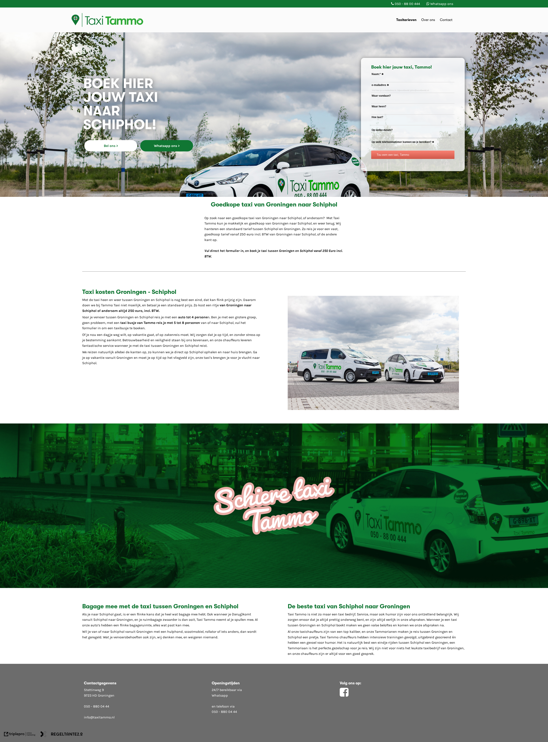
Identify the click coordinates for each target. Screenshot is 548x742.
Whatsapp (220, 695)
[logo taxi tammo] (112, 20)
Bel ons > (111, 146)
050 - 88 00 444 (407, 4)
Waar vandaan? (381, 95)
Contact (446, 20)
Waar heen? (379, 106)
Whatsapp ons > (167, 146)
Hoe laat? (377, 117)
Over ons (428, 20)
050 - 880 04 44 (96, 706)
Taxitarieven (406, 20)
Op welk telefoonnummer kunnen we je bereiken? (401, 142)
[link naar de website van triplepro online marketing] (19, 735)
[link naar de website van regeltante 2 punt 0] (61, 735)
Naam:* (376, 74)
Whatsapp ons (441, 4)
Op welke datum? (382, 130)
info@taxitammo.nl (99, 717)
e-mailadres (379, 85)
